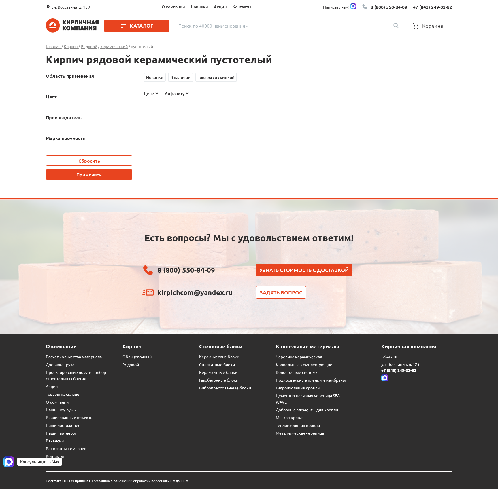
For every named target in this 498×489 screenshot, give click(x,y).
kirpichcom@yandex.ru (195, 292)
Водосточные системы (297, 372)
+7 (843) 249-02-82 (432, 7)
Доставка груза (60, 364)
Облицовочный (137, 356)
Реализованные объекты (69, 417)
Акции (220, 6)
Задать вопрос (281, 292)
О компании (173, 6)
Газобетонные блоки (218, 380)
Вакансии (55, 440)
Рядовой (130, 364)
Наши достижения (63, 425)
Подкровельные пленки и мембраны (311, 380)
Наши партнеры (61, 432)
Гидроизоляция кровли (298, 387)
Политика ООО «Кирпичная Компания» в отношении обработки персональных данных (117, 480)
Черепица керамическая (299, 356)
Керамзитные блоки (218, 372)
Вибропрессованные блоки (225, 387)
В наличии (180, 77)
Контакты (242, 6)
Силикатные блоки (217, 364)
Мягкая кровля (290, 417)
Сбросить (89, 160)
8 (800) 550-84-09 (389, 7)
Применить (89, 174)
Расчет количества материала (74, 356)
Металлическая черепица (300, 432)
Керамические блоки (219, 356)
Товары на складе (62, 394)
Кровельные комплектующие (304, 364)
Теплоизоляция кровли (298, 425)
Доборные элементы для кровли (307, 409)
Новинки (199, 6)
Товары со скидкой (216, 77)
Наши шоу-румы (61, 409)
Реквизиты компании (66, 448)
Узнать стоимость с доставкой (304, 270)
